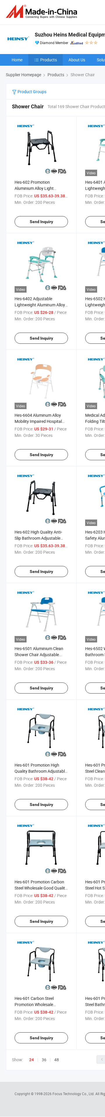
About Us (77, 59)
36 (44, 1059)
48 (56, 1059)
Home (17, 59)
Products (48, 59)
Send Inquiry (41, 221)
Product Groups (31, 91)
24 (31, 1059)
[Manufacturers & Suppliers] (42, 11)
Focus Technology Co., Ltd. (73, 1093)
